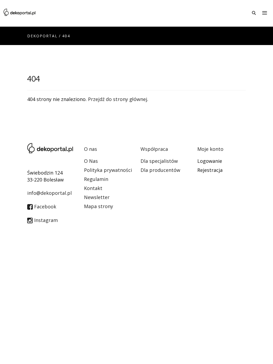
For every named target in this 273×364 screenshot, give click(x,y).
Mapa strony (98, 206)
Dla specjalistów (159, 161)
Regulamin (96, 179)
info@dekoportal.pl (49, 193)
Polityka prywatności (108, 170)
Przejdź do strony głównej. (118, 99)
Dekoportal (42, 35)
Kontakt (93, 188)
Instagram (45, 220)
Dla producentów (160, 170)
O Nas (91, 161)
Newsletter (97, 197)
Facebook (44, 206)
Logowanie (209, 161)
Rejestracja (210, 170)
